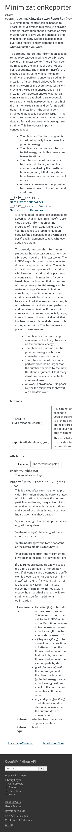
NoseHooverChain (53, 743)
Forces (12, 787)
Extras (12, 794)
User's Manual (13, 806)
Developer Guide (15, 811)
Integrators (14, 791)
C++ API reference (16, 815)
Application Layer (16, 775)
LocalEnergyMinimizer (20, 743)
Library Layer (13, 780)
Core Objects (15, 783)
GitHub (9, 824)
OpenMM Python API (20, 762)
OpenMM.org (13, 801)
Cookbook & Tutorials (18, 820)
